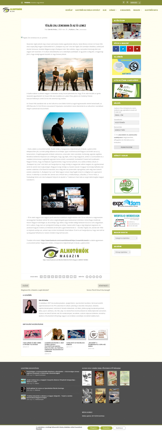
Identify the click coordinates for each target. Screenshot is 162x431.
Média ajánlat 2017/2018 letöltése (93, 416)
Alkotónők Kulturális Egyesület (87, 10)
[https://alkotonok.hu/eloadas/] (126, 74)
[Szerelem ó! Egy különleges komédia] (76, 334)
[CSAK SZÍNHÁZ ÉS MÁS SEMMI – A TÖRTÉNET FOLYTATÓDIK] (33, 334)
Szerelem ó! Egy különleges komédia (75, 344)
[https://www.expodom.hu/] (126, 203)
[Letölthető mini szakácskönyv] (126, 90)
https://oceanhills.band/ (79, 240)
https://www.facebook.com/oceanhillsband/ (56, 240)
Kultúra (71, 29)
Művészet (37, 390)
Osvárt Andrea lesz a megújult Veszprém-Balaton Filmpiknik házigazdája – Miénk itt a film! (51, 380)
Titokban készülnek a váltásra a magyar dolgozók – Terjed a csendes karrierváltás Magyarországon (49, 396)
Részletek (39, 429)
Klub (104, 10)
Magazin (136, 10)
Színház (112, 10)
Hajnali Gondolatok (40, 375)
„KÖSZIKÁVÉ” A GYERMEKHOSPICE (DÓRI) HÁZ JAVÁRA (97, 344)
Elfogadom (93, 428)
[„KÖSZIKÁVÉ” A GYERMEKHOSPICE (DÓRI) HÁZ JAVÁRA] (98, 334)
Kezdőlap (69, 10)
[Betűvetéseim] (126, 31)
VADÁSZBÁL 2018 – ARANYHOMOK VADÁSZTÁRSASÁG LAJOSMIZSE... (52, 2)
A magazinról (125, 10)
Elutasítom (106, 428)
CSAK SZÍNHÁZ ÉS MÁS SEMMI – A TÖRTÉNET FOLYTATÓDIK (32, 344)
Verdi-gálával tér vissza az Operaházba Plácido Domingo (45, 388)
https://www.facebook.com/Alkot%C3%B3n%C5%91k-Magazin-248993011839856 (65, 260)
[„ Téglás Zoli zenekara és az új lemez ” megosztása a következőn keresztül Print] (75, 277)
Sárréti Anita (52, 29)
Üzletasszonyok (39, 399)
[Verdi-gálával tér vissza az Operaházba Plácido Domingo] (23, 389)
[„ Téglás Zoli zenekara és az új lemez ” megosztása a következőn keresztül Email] (71, 277)
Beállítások (119, 428)
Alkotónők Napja (151, 10)
